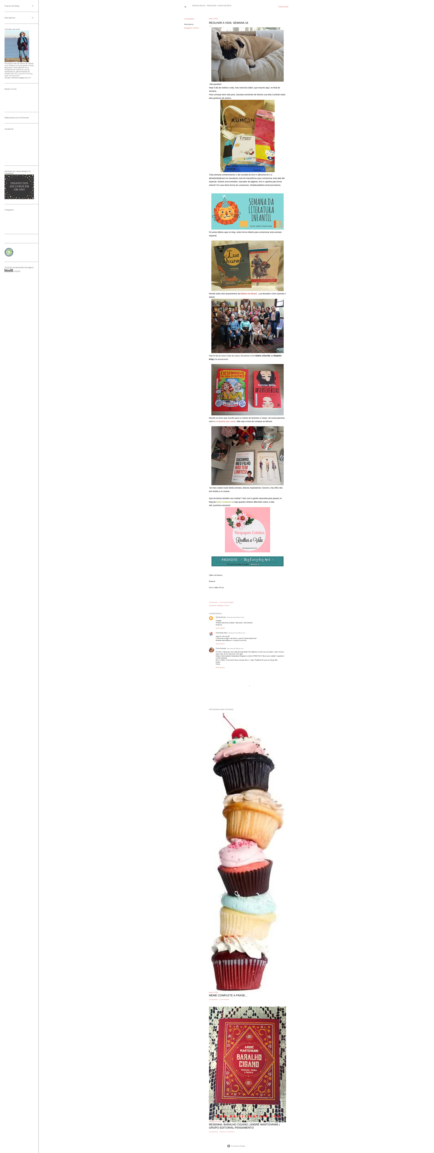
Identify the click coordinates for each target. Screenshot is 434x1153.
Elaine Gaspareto (224, 502)
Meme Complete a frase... (228, 995)
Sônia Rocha (221, 617)
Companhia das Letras (225, 421)
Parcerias (212, 6)
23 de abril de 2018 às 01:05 (235, 617)
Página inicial (199, 6)
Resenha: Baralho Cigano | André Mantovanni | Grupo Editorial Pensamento (244, 1126)
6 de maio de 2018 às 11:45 (235, 648)
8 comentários (224, 999)
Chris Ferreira (221, 648)
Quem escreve (224, 6)
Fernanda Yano (222, 633)
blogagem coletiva (191, 28)
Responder (220, 628)
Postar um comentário (227, 1132)
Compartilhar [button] (189, 19)
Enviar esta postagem (227, 602)
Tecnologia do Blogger (238, 1146)
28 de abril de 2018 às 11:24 (236, 633)
